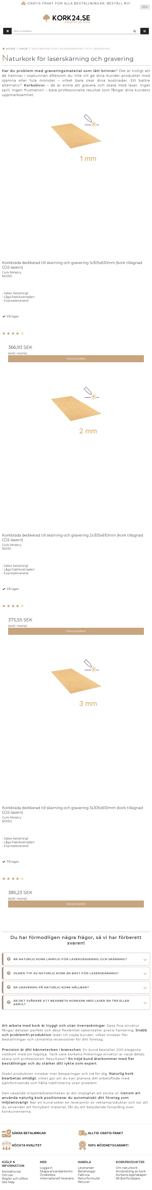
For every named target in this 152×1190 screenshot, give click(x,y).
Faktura (84, 1175)
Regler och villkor (15, 1178)
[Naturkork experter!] (76, 19)
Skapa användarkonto (56, 1171)
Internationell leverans (57, 1178)
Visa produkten (76, 358)
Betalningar (86, 1171)
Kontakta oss (11, 1171)
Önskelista (47, 1175)
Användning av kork (131, 1171)
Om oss (7, 1175)
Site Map (8, 1182)
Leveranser (86, 1168)
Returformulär (89, 1178)
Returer (84, 1182)
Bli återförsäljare (128, 1178)
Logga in (46, 1168)
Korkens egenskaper (131, 1175)
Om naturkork (127, 1168)
